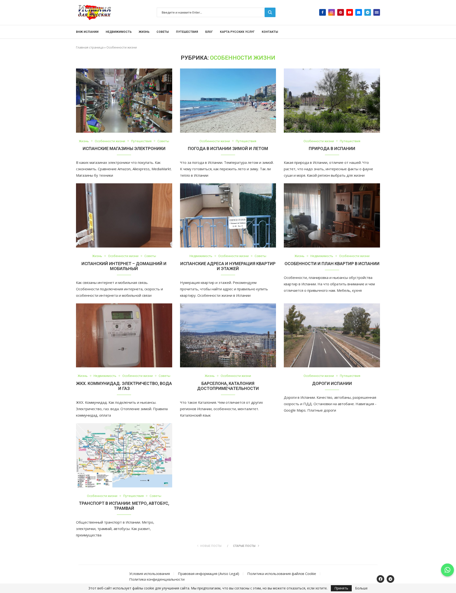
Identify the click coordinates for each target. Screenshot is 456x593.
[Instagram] (331, 12)
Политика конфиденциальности (157, 579)
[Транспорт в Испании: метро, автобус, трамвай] (124, 455)
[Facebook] (322, 12)
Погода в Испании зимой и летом (228, 148)
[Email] (358, 12)
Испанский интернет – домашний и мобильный (123, 266)
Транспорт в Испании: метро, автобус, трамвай (124, 506)
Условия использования (149, 573)
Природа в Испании (332, 148)
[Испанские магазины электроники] (124, 100)
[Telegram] (367, 12)
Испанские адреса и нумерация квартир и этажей (228, 266)
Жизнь (144, 32)
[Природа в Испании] (332, 100)
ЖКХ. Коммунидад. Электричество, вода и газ (124, 386)
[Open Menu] (376, 12)
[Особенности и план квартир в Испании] (332, 215)
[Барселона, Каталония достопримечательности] (228, 335)
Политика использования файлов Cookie (281, 573)
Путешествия (187, 32)
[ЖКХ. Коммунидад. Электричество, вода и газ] (124, 335)
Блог (209, 32)
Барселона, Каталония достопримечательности (228, 386)
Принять (341, 588)
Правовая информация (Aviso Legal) (208, 573)
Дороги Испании (332, 383)
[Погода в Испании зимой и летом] (228, 100)
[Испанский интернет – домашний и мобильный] (124, 215)
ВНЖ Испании (87, 32)
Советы (163, 32)
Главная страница (90, 47)
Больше (361, 588)
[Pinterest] (340, 12)
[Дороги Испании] (332, 335)
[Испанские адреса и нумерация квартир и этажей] (228, 215)
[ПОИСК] (270, 12)
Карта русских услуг (237, 32)
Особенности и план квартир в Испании (332, 263)
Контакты (270, 32)
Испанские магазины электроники (124, 148)
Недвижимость (119, 32)
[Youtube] (349, 12)
